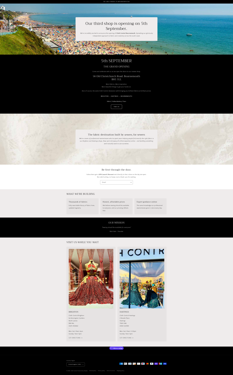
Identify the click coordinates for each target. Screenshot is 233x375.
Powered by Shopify (83, 370)
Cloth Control (74, 370)
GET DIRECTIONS (74, 338)
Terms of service (111, 370)
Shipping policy (120, 370)
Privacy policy (101, 370)
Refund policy (92, 370)
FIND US (116, 107)
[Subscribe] (131, 182)
